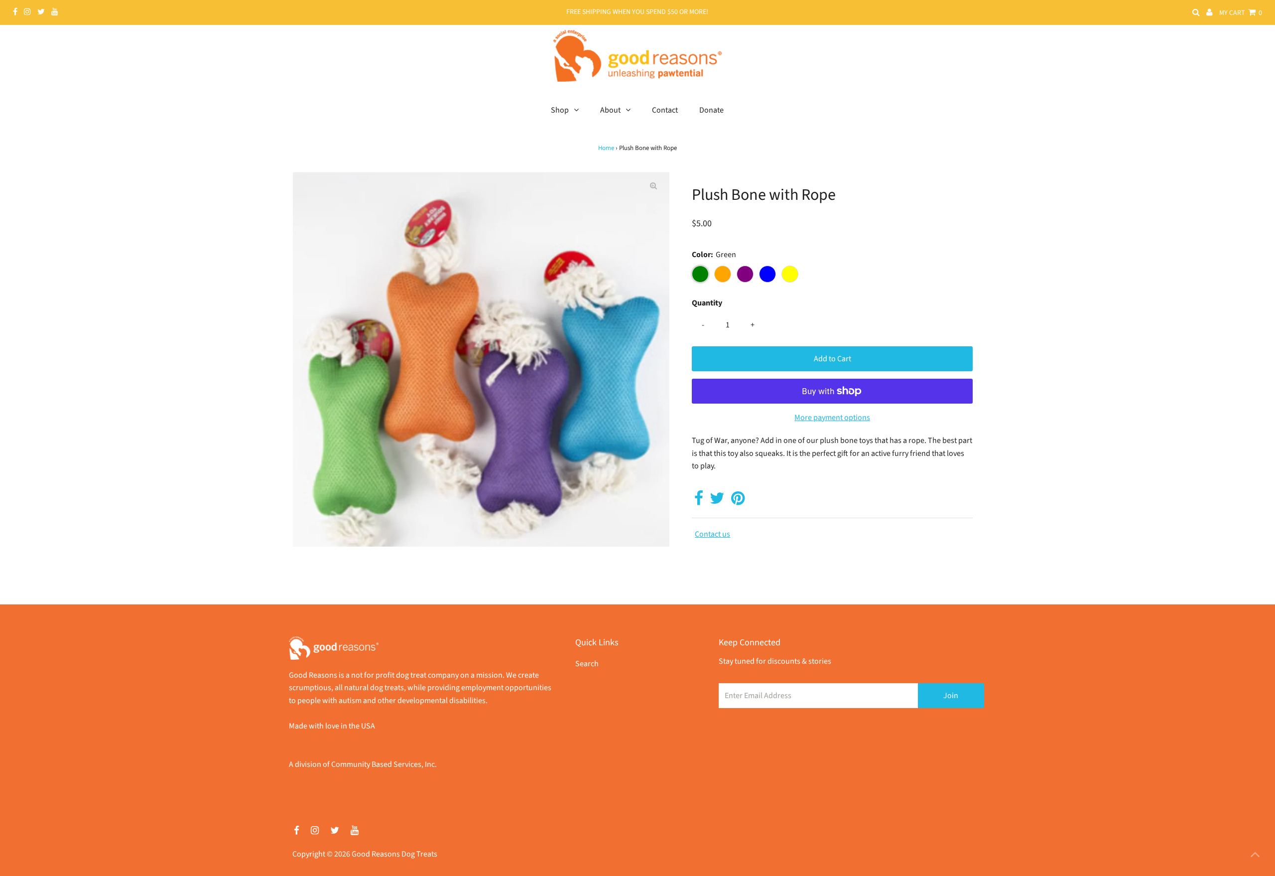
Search (587, 663)
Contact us (712, 534)
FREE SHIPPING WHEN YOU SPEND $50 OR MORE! (637, 12)
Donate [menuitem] (711, 110)
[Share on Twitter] (717, 501)
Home (606, 148)
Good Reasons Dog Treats (394, 854)
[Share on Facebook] (698, 501)
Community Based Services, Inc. (384, 764)
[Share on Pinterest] (738, 501)
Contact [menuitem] (665, 110)
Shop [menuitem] (560, 110)
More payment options (832, 417)
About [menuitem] (610, 110)
